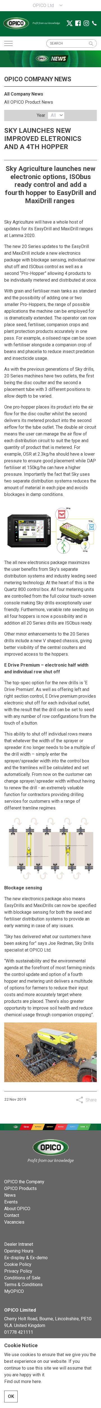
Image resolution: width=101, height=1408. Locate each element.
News (10, 1195)
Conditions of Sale (22, 1278)
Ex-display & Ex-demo (26, 1257)
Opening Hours (18, 1251)
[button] (91, 43)
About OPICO (17, 1208)
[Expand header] (8, 43)
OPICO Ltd (43, 5)
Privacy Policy (18, 1271)
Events (11, 1202)
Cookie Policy (17, 1264)
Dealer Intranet (18, 1244)
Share (91, 1100)
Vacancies (14, 1222)
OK (11, 1396)
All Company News (23, 94)
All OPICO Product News (28, 102)
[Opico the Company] (34, 23)
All (53, 115)
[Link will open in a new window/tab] (69, 23)
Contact (11, 1215)
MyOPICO (14, 1291)
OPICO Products (20, 1188)
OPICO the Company (24, 1181)
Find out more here (22, 1381)
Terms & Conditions (23, 1284)
